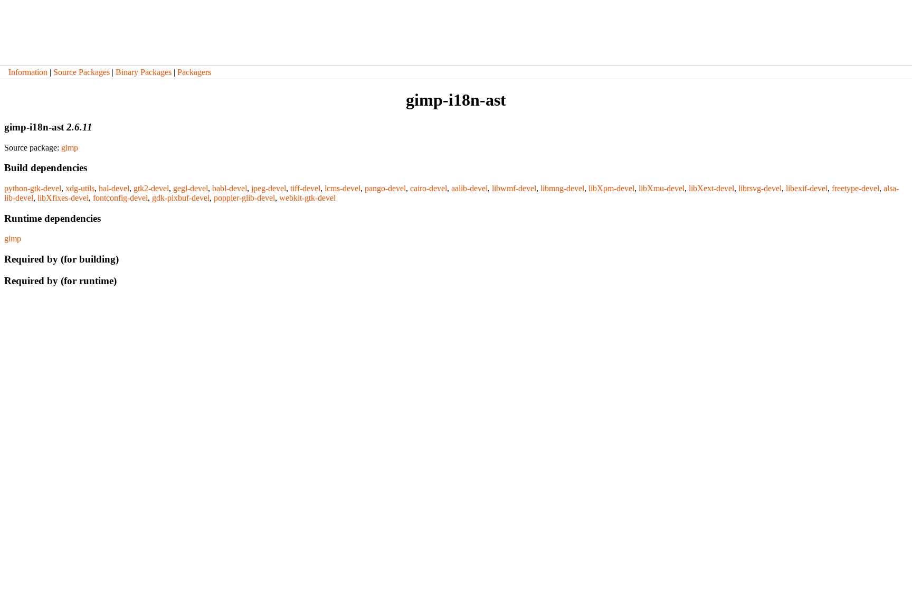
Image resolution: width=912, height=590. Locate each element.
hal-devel (114, 188)
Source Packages (81, 72)
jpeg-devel (268, 188)
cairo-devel (428, 188)
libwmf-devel (514, 188)
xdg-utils (79, 188)
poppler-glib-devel (244, 197)
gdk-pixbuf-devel (181, 197)
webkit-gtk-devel (307, 197)
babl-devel (229, 188)
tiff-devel (305, 188)
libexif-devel (807, 188)
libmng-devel (562, 188)
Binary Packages (144, 72)
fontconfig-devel (120, 197)
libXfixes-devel (63, 197)
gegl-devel (190, 188)
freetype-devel (855, 188)
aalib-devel (469, 188)
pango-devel (385, 188)
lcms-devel (342, 188)
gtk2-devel (151, 188)
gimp (69, 147)
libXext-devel (711, 188)
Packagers (194, 72)
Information (28, 72)
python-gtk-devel (32, 188)
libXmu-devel (662, 188)
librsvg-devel (760, 188)
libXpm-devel (611, 188)
